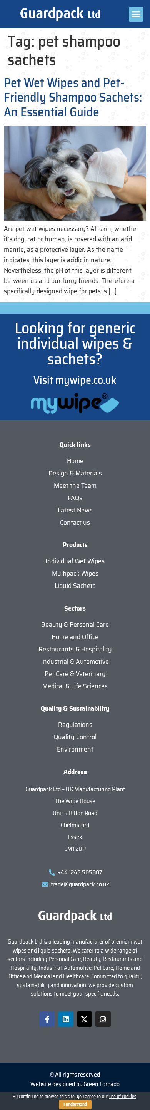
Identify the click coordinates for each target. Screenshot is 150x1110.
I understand (75, 1104)
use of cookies (122, 1096)
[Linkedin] (65, 1019)
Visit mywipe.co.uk (75, 380)
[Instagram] (103, 1019)
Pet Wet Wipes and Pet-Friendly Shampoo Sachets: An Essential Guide (73, 97)
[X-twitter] (84, 1019)
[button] (136, 14)
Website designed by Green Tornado (75, 1084)
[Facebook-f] (47, 1019)
